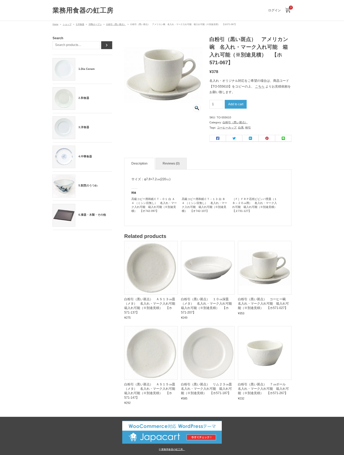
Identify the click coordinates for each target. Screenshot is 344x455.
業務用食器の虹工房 (83, 10)
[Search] (106, 45)
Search (58, 38)
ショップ (67, 24)
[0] (287, 10)
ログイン (274, 10)
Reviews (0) (171, 163)
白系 (241, 127)
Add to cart (235, 104)
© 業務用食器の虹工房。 (172, 449)
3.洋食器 (80, 24)
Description (139, 163)
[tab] (139, 164)
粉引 (248, 127)
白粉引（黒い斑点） (116, 24)
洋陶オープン (95, 24)
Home (55, 24)
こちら (260, 86)
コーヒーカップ (226, 127)
